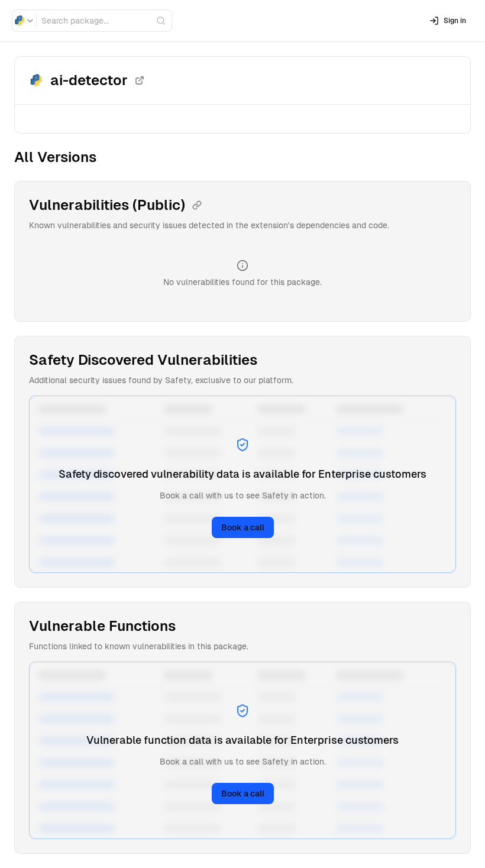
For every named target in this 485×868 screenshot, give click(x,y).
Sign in (455, 21)
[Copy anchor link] (197, 205)
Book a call (242, 527)
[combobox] (24, 20)
